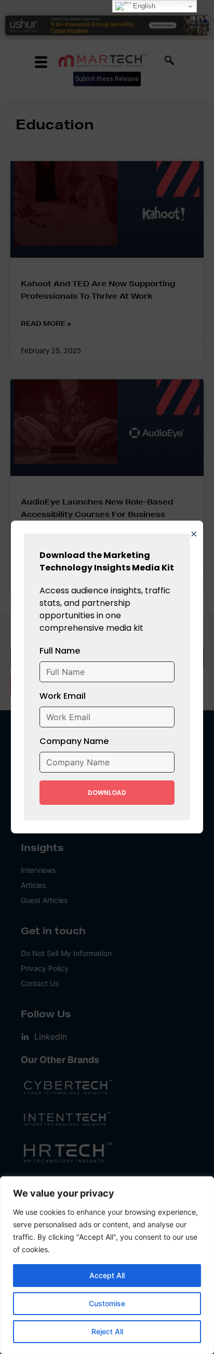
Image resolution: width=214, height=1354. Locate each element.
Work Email (62, 696)
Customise (107, 1303)
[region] (107, 1265)
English (143, 6)
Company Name (74, 741)
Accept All (107, 1275)
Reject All (107, 1331)
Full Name (59, 651)
